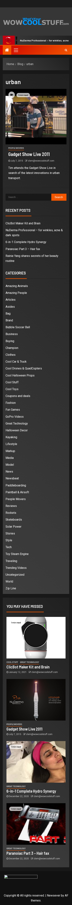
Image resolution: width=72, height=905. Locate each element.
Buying (10, 341)
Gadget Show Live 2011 (29, 154)
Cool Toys (12, 389)
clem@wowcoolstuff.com (41, 160)
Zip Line (11, 588)
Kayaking (11, 437)
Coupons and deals (18, 396)
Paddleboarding (16, 485)
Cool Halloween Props (20, 375)
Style (9, 540)
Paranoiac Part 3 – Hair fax (23, 249)
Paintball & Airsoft (17, 492)
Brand (9, 320)
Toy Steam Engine (17, 554)
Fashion (11, 403)
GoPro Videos (15, 416)
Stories (10, 533)
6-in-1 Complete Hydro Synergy (26, 242)
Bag (8, 313)
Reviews (11, 506)
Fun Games (13, 409)
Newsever (53, 895)
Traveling (11, 561)
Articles (11, 299)
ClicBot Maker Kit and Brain (23, 223)
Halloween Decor (17, 430)
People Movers (16, 148)
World (9, 581)
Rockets (11, 513)
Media (10, 458)
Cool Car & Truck (16, 361)
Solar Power (13, 526)
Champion (12, 348)
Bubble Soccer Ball (18, 327)
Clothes (11, 354)
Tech (9, 547)
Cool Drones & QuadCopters (24, 368)
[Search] (66, 50)
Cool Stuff (12, 382)
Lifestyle (11, 444)
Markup (10, 451)
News (9, 471)
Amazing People (16, 293)
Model (10, 464)
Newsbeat (12, 478)
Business (12, 334)
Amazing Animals (17, 286)
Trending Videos (16, 568)
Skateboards (14, 519)
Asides (10, 306)
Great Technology (17, 423)
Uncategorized (15, 574)
